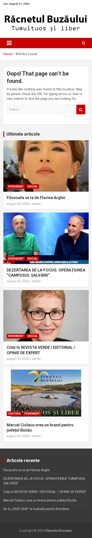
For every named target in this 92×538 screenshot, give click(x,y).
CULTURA (14, 413)
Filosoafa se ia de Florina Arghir (36, 197)
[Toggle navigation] (9, 43)
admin (36, 204)
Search (80, 109)
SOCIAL (32, 186)
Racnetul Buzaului (58, 531)
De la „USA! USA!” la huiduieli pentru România (36, 509)
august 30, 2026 (18, 204)
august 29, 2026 (18, 358)
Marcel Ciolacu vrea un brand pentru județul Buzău (40, 500)
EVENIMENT (16, 186)
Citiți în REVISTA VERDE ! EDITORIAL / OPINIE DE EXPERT (44, 492)
